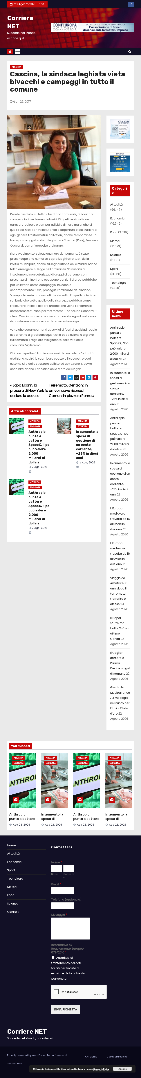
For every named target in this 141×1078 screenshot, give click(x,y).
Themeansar (15, 1063)
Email (56, 884)
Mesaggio (59, 915)
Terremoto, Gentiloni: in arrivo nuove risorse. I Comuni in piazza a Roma (70, 390)
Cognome (68, 876)
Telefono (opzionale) (66, 900)
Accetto (122, 1068)
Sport (114, 269)
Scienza (115, 255)
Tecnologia (118, 283)
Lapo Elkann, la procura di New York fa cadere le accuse (29, 390)
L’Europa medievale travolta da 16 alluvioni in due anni (120, 518)
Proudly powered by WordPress (26, 1055)
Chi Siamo (91, 1056)
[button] (130, 51)
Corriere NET (27, 1031)
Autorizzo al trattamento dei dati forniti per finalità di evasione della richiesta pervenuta (68, 968)
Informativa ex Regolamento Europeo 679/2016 (67, 949)
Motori (115, 241)
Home (11, 845)
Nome (56, 862)
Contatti (13, 912)
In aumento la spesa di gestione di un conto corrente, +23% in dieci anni (87, 445)
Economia (35, 426)
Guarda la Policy (101, 1069)
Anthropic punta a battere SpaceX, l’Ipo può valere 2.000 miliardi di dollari (38, 447)
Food (113, 232)
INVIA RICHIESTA (65, 1009)
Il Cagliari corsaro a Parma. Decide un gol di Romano (120, 663)
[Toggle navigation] (18, 51)
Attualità (16, 67)
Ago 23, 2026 (21, 824)
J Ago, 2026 (39, 467)
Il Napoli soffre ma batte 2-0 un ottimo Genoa (119, 628)
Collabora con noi (117, 1056)
